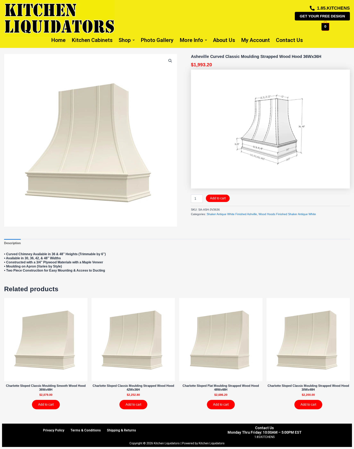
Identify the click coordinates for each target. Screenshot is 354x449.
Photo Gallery (157, 40)
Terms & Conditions (85, 430)
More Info (191, 40)
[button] (170, 60)
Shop (125, 40)
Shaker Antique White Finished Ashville (232, 214)
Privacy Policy (53, 430)
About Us (224, 40)
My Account (255, 40)
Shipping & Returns (121, 430)
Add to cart (218, 198)
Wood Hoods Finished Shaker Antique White (287, 214)
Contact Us (289, 40)
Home (58, 40)
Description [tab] (12, 243)
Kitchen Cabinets (92, 40)
